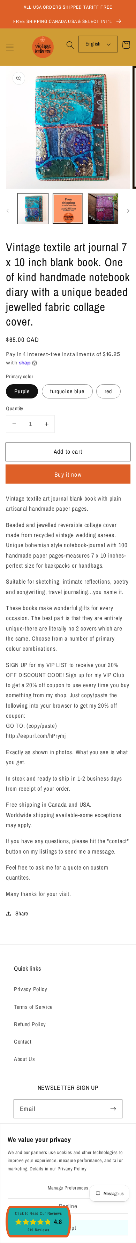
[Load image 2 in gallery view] (67, 208)
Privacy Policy (30, 989)
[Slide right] (128, 210)
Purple (22, 391)
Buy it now (68, 474)
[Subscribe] (113, 1109)
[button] (10, 47)
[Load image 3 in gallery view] (103, 208)
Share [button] (21, 913)
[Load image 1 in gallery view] (32, 208)
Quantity (14, 408)
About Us (24, 1059)
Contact (23, 1041)
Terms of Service (33, 1007)
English (93, 43)
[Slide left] (7, 210)
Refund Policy (30, 1024)
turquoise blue (67, 391)
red (108, 391)
